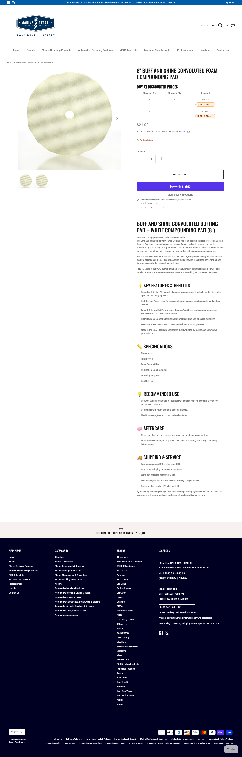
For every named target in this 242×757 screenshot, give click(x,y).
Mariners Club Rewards (157, 50)
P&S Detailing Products (128, 664)
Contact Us (222, 50)
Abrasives (59, 557)
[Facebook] (8, 2)
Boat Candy (122, 579)
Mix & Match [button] (206, 104)
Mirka (119, 655)
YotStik (120, 704)
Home (16, 50)
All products (122, 557)
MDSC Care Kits (128, 50)
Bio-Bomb (121, 584)
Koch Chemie (123, 633)
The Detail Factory (125, 695)
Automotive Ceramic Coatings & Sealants (74, 606)
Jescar (120, 628)
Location (205, 50)
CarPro (120, 597)
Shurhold (121, 686)
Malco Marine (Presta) (127, 646)
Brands (31, 50)
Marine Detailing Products (56, 50)
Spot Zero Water (124, 691)
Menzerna (121, 651)
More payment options (180, 194)
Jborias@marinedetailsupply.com (181, 612)
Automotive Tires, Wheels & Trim (70, 610)
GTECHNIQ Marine (125, 619)
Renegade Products (126, 669)
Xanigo (120, 700)
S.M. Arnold (122, 682)
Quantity (141, 151)
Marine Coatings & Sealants (68, 570)
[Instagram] (13, 2)
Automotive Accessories (66, 615)
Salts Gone (122, 677)
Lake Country (123, 637)
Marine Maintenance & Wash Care (71, 575)
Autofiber (121, 575)
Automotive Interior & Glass (68, 597)
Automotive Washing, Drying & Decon (73, 593)
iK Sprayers (122, 624)
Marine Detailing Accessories (68, 579)
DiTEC (120, 606)
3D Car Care (122, 570)
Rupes (120, 673)
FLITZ (119, 615)
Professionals (185, 50)
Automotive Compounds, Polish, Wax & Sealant (77, 602)
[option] (69, 118)
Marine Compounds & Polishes (69, 566)
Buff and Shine (147, 140)
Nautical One (123, 660)
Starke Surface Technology (129, 561)
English (228, 3)
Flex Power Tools (125, 610)
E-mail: (162, 612)
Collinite (121, 602)
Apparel (58, 584)
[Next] (117, 118)
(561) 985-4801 (173, 607)
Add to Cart (180, 174)
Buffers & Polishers (64, 561)
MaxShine (121, 642)
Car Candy (121, 593)
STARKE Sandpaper (126, 566)
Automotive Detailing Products (95, 50)
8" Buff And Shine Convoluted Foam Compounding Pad (33, 62)
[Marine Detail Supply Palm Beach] (36, 25)
